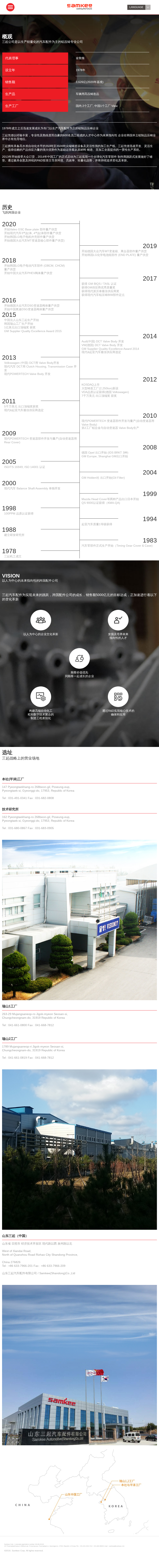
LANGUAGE (136, 7)
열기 (10, 7)
